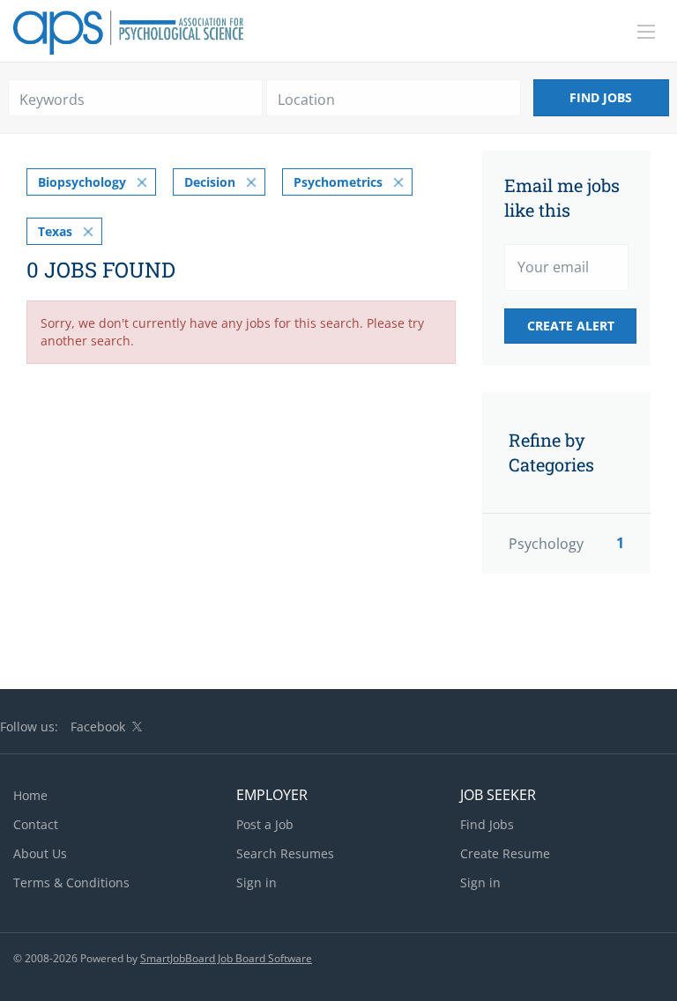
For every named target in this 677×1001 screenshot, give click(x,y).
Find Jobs (600, 97)
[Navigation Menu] (646, 32)
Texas (55, 231)
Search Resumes (285, 853)
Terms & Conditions (71, 882)
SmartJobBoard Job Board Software (226, 958)
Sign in (256, 882)
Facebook (98, 726)
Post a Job (265, 824)
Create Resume (505, 853)
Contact (35, 824)
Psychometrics (338, 182)
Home (30, 795)
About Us (40, 853)
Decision (209, 182)
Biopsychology (82, 182)
